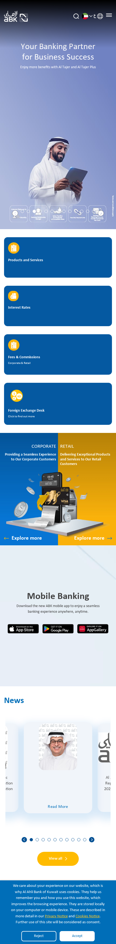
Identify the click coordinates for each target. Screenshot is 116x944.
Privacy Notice (56, 916)
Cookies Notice (88, 916)
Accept (77, 936)
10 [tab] (75, 211)
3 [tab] (34, 211)
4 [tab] (40, 211)
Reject (39, 936)
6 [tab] (52, 211)
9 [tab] (69, 211)
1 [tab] (22, 211)
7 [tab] (58, 211)
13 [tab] (93, 211)
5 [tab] (46, 211)
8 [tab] (64, 211)
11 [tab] (81, 211)
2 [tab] (28, 211)
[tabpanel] (58, 114)
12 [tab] (87, 211)
